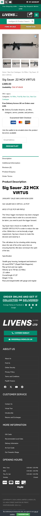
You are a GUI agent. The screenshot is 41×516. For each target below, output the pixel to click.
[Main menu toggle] (36, 15)
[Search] (32, 21)
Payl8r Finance (10, 381)
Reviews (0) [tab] (7, 167)
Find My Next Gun (23, 96)
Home (4, 72)
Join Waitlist (12, 146)
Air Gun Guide (9, 448)
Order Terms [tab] (7, 176)
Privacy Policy (10, 372)
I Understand (23, 514)
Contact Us (8, 404)
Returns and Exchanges (13, 417)
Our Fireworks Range (12, 452)
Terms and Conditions (12, 376)
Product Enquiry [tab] (8, 172)
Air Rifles (25, 72)
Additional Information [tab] (11, 163)
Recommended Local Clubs (14, 439)
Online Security (10, 367)
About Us (8, 358)
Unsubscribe (9, 413)
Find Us (7, 363)
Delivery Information (11, 443)
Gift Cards (8, 434)
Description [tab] (7, 158)
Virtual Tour (9, 408)
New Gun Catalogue (14, 72)
